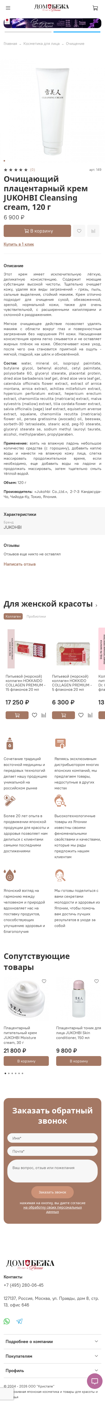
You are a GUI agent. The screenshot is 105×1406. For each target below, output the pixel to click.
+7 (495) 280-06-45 (23, 1285)
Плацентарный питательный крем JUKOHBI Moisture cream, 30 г (20, 1035)
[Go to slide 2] (76, 31)
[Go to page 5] (19, 1073)
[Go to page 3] (12, 1073)
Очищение (75, 43)
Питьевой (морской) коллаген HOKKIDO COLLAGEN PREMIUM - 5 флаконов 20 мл (72, 683)
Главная (10, 43)
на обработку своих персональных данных (52, 1209)
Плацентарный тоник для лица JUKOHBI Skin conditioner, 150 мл (78, 1032)
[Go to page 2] (9, 1073)
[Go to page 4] (15, 1073)
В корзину (26, 1061)
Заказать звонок (52, 1192)
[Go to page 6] (22, 1073)
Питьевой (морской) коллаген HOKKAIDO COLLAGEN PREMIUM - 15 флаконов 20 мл (25, 683)
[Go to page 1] (5, 1073)
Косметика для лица (41, 43)
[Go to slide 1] (28, 31)
